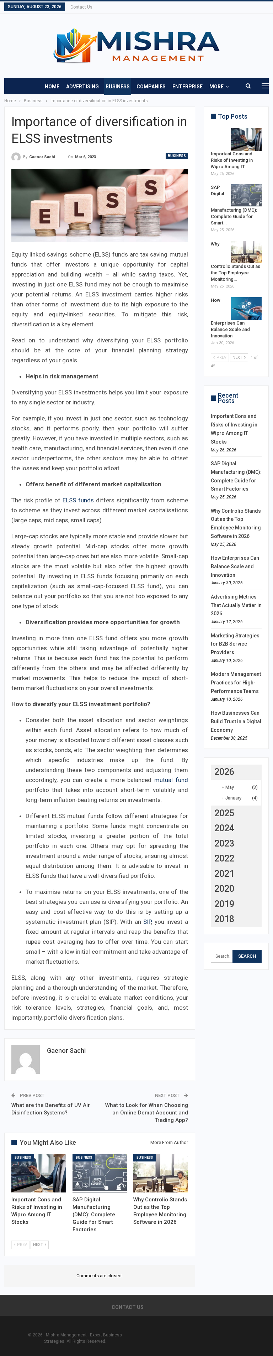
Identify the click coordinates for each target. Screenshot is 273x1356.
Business (118, 86)
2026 (224, 772)
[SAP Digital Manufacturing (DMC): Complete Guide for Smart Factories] (100, 1173)
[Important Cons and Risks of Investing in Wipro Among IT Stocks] (38, 1173)
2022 (224, 858)
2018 (224, 919)
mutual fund (171, 779)
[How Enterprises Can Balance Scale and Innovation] (246, 308)
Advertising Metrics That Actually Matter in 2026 (236, 605)
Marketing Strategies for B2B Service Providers (235, 644)
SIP (147, 921)
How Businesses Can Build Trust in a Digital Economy (236, 721)
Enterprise (187, 86)
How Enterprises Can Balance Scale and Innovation (235, 566)
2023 (224, 843)
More (216, 86)
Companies (151, 86)
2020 (224, 889)
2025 (224, 813)
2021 (224, 874)
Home (52, 86)
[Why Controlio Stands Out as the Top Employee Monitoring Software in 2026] (160, 1173)
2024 (224, 828)
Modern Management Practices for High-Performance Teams (236, 682)
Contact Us (81, 7)
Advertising (82, 86)
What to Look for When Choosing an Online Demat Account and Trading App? (146, 1112)
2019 (224, 904)
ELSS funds (78, 500)
